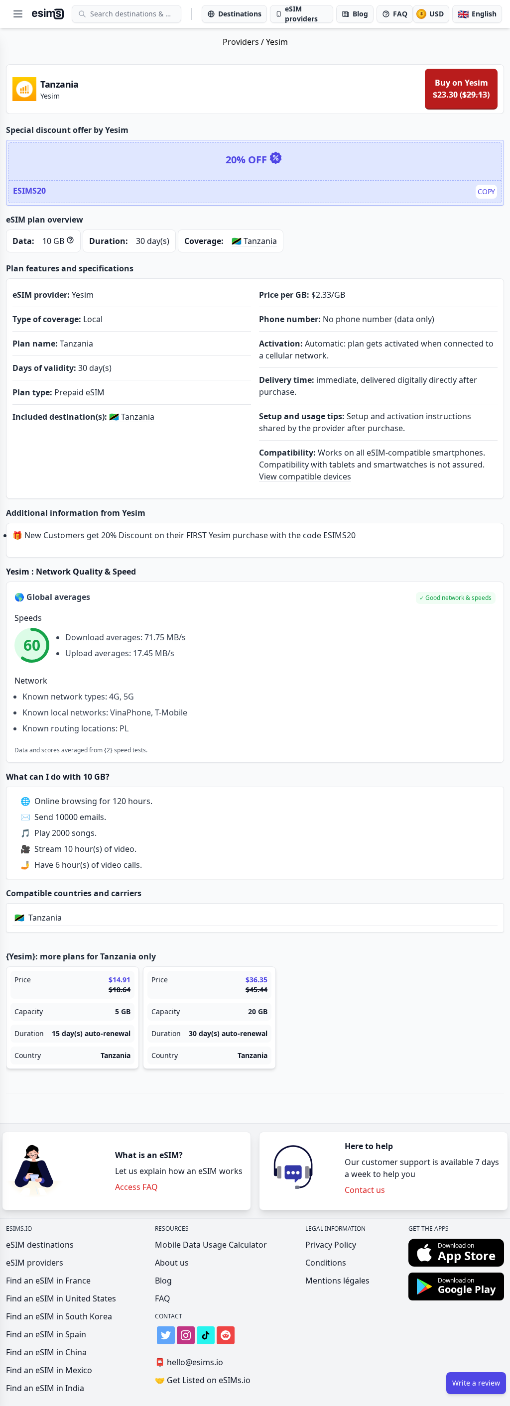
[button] (456, 598)
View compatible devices (305, 476)
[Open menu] (18, 14)
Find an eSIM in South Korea (59, 1316)
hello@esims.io (189, 1362)
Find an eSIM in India (45, 1388)
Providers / (244, 41)
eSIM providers (34, 1262)
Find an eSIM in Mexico (49, 1370)
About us (172, 1262)
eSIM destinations (40, 1244)
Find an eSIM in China (46, 1352)
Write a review (476, 1383)
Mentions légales (337, 1280)
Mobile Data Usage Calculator (211, 1244)
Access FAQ (136, 1186)
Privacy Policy (330, 1244)
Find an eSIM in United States (61, 1298)
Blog (163, 1280)
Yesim (277, 41)
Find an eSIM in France (48, 1280)
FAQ (162, 1298)
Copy (486, 191)
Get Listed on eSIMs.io (203, 1380)
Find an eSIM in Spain (46, 1334)
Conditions (325, 1262)
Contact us (365, 1189)
